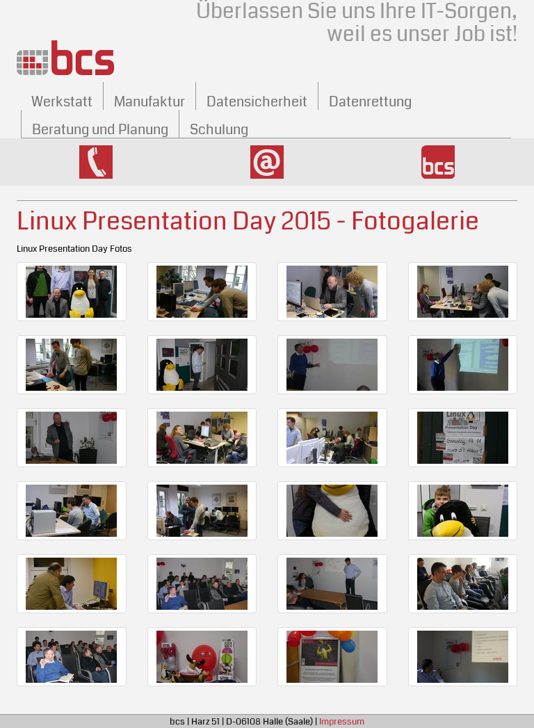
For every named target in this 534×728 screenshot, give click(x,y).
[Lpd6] (72, 656)
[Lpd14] (202, 364)
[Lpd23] (463, 510)
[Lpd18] (202, 437)
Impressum (341, 721)
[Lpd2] (463, 437)
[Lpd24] (72, 583)
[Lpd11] (332, 291)
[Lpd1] (72, 291)
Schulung (219, 130)
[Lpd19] (332, 437)
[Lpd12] (463, 291)
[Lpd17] (72, 437)
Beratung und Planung (100, 130)
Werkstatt (61, 102)
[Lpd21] (202, 510)
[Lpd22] (332, 510)
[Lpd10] (202, 291)
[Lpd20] (72, 510)
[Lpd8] (332, 656)
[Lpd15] (332, 364)
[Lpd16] (463, 364)
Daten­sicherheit (257, 102)
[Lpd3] (202, 583)
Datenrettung (370, 102)
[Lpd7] (202, 656)
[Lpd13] (72, 364)
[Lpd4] (332, 583)
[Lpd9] (463, 656)
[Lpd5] (463, 583)
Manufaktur (149, 102)
